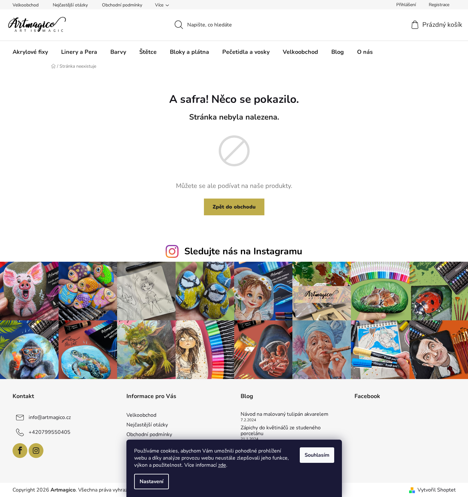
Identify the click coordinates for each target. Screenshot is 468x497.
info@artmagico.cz (50, 417)
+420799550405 (49, 432)
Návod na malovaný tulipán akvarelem (284, 414)
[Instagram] (36, 450)
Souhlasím (317, 455)
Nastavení (151, 481)
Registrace (439, 5)
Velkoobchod (26, 5)
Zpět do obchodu (234, 206)
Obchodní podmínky (122, 5)
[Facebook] (20, 450)
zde (222, 465)
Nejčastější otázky (70, 5)
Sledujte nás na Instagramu (243, 251)
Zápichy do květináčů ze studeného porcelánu (281, 430)
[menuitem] (30, 52)
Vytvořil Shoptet (437, 489)
